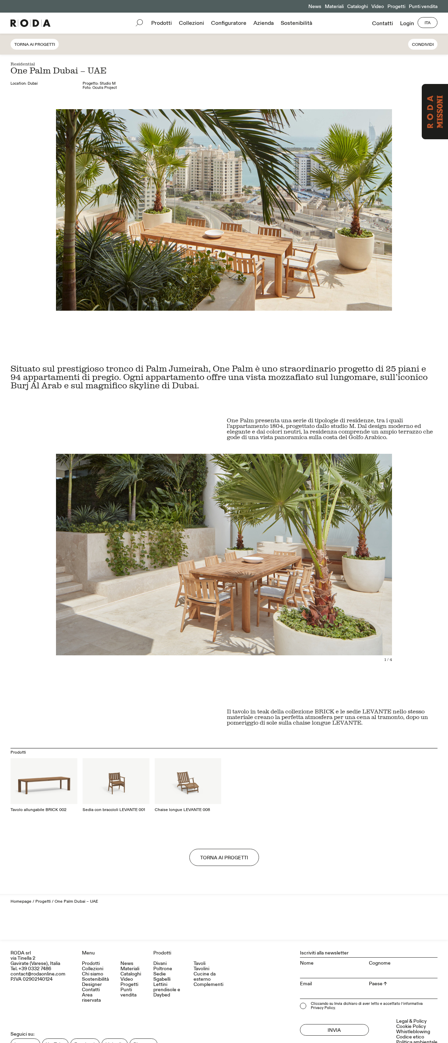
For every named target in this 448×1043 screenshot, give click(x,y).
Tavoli (199, 963)
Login (407, 23)
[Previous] (114, 567)
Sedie (159, 974)
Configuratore (228, 23)
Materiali (334, 6)
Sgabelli (161, 979)
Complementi (208, 984)
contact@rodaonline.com (37, 974)
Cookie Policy (411, 1026)
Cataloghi (357, 6)
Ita (427, 23)
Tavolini (201, 968)
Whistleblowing (413, 1032)
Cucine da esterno (205, 976)
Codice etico (410, 1037)
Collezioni (191, 23)
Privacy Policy (323, 1008)
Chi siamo (92, 974)
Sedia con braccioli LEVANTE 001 (114, 809)
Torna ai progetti (34, 44)
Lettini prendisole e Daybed (166, 990)
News (314, 6)
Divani (160, 963)
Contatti (382, 23)
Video (377, 6)
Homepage (20, 901)
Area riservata (91, 997)
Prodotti (161, 23)
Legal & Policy (411, 1021)
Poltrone (162, 968)
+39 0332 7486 (35, 969)
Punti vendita (423, 6)
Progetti (396, 6)
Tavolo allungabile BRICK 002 (38, 809)
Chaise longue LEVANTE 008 (182, 809)
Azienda (263, 23)
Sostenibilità (296, 23)
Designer (92, 984)
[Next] (333, 567)
